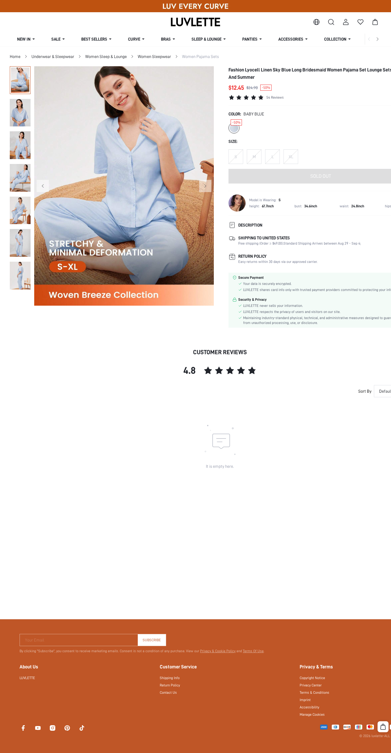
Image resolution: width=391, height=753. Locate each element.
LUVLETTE (27, 678)
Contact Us (168, 692)
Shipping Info (170, 678)
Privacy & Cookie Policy (218, 651)
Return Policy (170, 685)
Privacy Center (311, 685)
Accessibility (309, 707)
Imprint (305, 700)
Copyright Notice (312, 678)
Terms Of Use (253, 651)
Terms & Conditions (314, 692)
